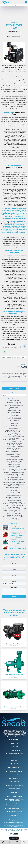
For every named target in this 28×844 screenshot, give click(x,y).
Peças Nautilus (14, 490)
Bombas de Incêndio (14, 775)
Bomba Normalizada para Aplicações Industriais (14, 432)
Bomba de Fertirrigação (14, 413)
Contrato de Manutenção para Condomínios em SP (14, 470)
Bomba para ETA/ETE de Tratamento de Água (14, 440)
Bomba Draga (14, 423)
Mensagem (14, 587)
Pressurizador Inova (14, 499)
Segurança (14, 746)
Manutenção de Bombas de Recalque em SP (14, 482)
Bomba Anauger (14, 407)
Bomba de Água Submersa (14, 410)
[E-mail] (17, 842)
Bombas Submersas (14, 782)
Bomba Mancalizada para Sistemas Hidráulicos (14, 427)
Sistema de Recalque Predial (14, 515)
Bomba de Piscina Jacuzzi (14, 418)
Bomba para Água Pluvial (14, 435)
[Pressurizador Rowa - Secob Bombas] (5, 2)
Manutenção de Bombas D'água (14, 809)
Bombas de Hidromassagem (14, 785)
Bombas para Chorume (14, 466)
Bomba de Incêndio (14, 415)
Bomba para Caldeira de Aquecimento (14, 436)
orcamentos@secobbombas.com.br (14, 822)
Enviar (14, 596)
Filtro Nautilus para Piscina (14, 476)
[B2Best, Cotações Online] (14, 834)
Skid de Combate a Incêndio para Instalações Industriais (14, 517)
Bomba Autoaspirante (14, 409)
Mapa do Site (14, 760)
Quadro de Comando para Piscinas (14, 505)
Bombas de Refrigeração (14, 464)
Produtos (14, 757)
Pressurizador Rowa (14, 400)
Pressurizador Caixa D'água (14, 495)
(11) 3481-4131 (15, 820)
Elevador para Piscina (14, 520)
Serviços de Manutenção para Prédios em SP (14, 509)
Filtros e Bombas (14, 778)
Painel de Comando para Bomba (14, 487)
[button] (26, 2)
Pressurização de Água (14, 492)
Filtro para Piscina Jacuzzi (14, 477)
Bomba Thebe (14, 453)
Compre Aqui (13, 388)
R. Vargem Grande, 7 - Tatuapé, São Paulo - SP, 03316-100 (14, 825)
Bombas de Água (14, 456)
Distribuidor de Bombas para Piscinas (14, 474)
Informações (15, 31)
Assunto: (14, 581)
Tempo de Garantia (14, 750)
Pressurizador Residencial (14, 500)
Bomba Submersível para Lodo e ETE (14, 451)
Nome (14, 563)
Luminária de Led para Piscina (14, 481)
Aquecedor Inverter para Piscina (14, 402)
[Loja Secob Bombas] (11, 764)
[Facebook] (24, 346)
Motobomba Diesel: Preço (14, 485)
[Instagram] (15, 5)
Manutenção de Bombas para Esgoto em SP (14, 484)
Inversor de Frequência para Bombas (14, 479)
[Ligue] (3, 842)
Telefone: (14, 575)
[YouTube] (18, 764)
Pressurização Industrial (14, 494)
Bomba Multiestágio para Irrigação (14, 430)
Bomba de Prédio (14, 420)
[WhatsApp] (4, 352)
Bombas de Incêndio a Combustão (14, 459)
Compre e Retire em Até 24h (14, 753)
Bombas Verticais (14, 468)
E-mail (14, 569)
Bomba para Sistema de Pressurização (14, 446)
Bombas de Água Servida (14, 458)
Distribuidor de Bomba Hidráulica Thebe (14, 472)
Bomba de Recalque (14, 422)
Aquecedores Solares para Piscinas (14, 405)
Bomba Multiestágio (14, 428)
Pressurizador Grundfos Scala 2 (14, 497)
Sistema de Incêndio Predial (14, 513)
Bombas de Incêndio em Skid (14, 461)
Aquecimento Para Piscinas (14, 771)
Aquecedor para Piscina (14, 404)
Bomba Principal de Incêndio (14, 448)
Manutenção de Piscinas (14, 811)
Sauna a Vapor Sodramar (14, 507)
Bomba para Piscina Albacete (14, 443)
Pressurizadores (14, 789)
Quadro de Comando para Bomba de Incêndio (14, 504)
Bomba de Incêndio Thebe (14, 417)
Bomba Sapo (14, 449)
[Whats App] (10, 842)
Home (9, 31)
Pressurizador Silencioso (14, 502)
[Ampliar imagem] (14, 52)
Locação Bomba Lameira (14, 796)
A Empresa (14, 743)
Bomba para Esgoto (14, 438)
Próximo (23, 364)
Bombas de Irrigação (14, 463)
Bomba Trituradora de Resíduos (14, 454)
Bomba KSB (14, 425)
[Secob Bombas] (14, 721)
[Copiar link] (25, 356)
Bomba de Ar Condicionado (14, 412)
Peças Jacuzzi (14, 489)
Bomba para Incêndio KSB (14, 441)
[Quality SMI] (14, 838)
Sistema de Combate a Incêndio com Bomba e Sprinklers (14, 511)
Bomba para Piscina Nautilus (14, 445)
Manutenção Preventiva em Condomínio (14, 814)
